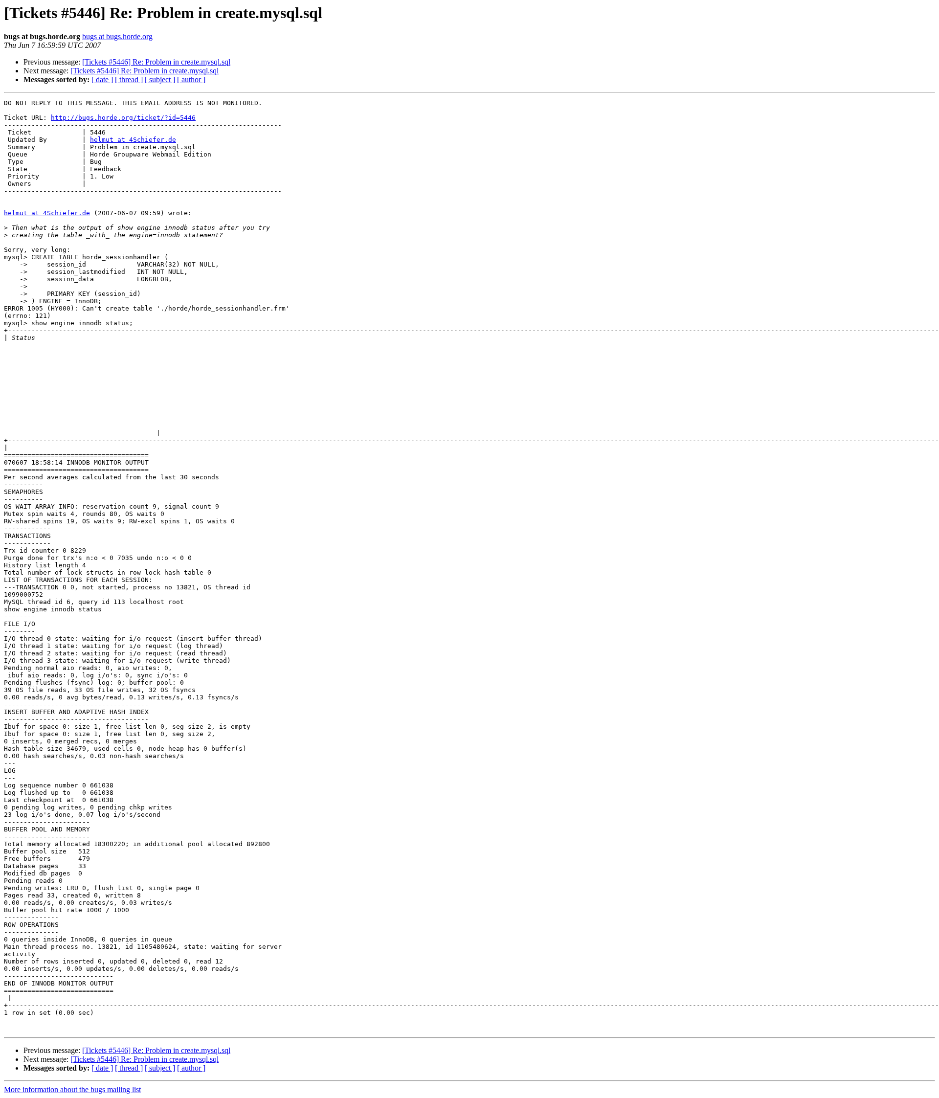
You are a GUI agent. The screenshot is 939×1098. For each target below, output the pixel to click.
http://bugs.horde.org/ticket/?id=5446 (123, 117)
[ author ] (191, 79)
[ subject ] (160, 79)
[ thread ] (129, 79)
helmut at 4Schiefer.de (133, 139)
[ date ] (102, 79)
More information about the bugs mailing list (72, 1089)
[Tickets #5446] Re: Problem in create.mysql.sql (156, 62)
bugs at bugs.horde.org (117, 36)
